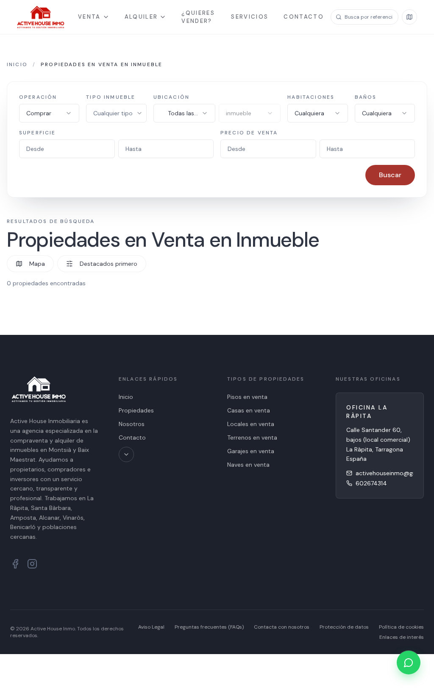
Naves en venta (248, 464)
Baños (366, 97)
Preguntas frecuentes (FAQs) (209, 627)
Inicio (17, 64)
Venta (89, 16)
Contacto (304, 16)
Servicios (249, 16)
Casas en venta (248, 410)
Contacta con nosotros (281, 627)
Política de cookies (401, 627)
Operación (38, 97)
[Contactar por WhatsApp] (408, 662)
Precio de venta (249, 132)
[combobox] (49, 113)
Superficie (37, 132)
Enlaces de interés (401, 637)
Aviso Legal (151, 627)
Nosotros (132, 424)
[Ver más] (126, 454)
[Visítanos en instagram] (32, 564)
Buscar (390, 174)
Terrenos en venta (252, 437)
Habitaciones (310, 97)
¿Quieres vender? (198, 17)
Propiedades (136, 410)
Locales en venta (250, 424)
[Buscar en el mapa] (409, 17)
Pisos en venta (247, 397)
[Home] (40, 17)
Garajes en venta (250, 451)
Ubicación (171, 97)
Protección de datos (344, 627)
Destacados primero (108, 263)
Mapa (37, 263)
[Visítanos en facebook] (15, 564)
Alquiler (141, 16)
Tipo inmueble (110, 97)
